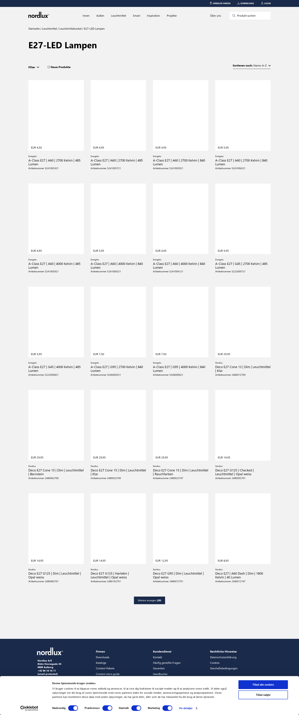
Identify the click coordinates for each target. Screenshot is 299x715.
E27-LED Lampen (94, 28)
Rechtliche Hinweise (223, 651)
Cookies (215, 662)
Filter (31, 67)
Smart (136, 15)
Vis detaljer (186, 708)
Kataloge (101, 662)
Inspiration (153, 15)
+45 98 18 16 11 (47, 670)
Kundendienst (162, 651)
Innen (86, 15)
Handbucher (160, 674)
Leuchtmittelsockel (70, 28)
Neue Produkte (61, 67)
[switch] (107, 708)
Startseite (34, 28)
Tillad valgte (263, 694)
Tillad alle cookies (263, 684)
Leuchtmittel (118, 15)
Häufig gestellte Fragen (167, 662)
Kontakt (157, 657)
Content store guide (108, 674)
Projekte (172, 15)
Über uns (215, 15)
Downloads (102, 657)
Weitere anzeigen (149, 600)
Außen (100, 15)
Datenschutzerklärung (223, 657)
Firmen (100, 651)
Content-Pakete (105, 668)
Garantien (159, 668)
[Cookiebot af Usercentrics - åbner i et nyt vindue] (29, 708)
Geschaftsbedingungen (224, 668)
